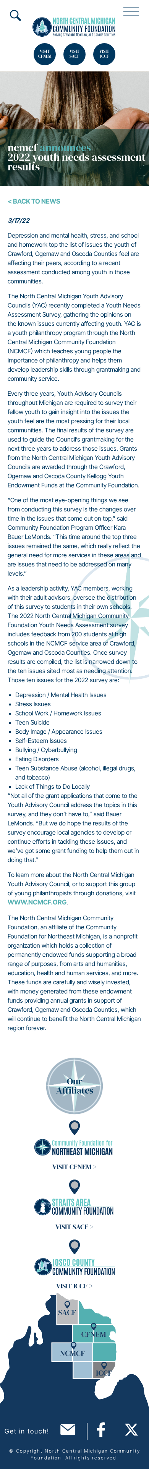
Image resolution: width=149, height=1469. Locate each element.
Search (15, 15)
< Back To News (34, 201)
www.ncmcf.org (37, 902)
